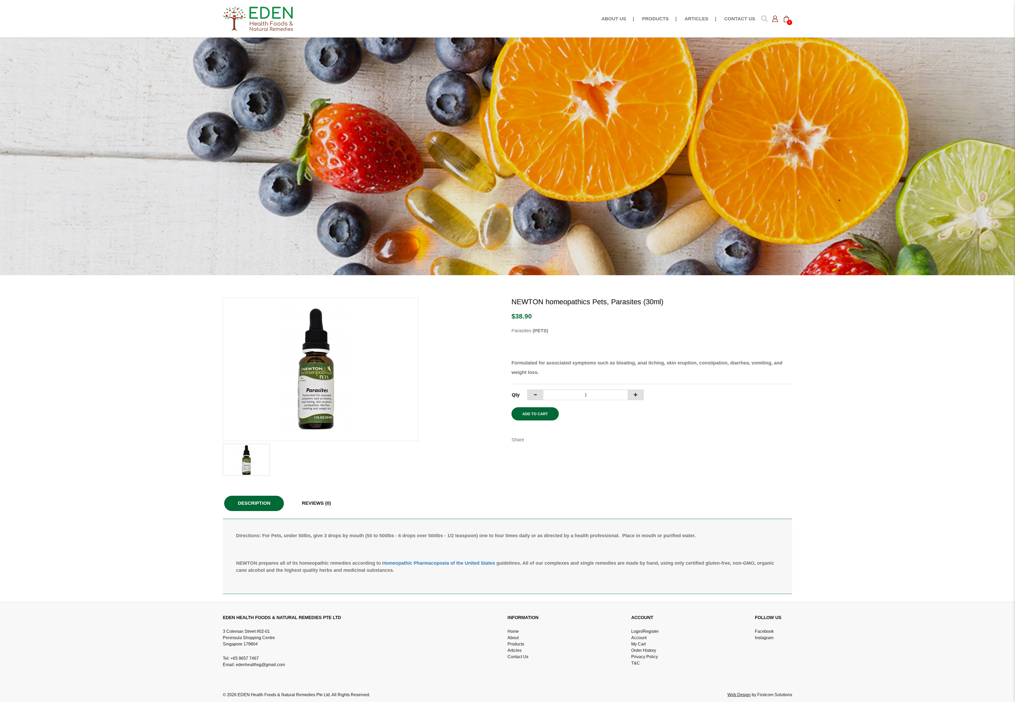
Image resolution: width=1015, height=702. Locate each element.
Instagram (764, 637)
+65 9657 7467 (244, 658)
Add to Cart (535, 414)
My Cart (638, 644)
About (513, 637)
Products (516, 644)
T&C (635, 663)
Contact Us (518, 656)
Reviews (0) (316, 503)
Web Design (739, 694)
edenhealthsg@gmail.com (260, 664)
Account (639, 637)
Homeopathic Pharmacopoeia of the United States (438, 563)
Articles (515, 650)
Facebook (764, 631)
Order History (643, 650)
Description (254, 503)
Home (513, 631)
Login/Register (645, 631)
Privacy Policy (644, 656)
